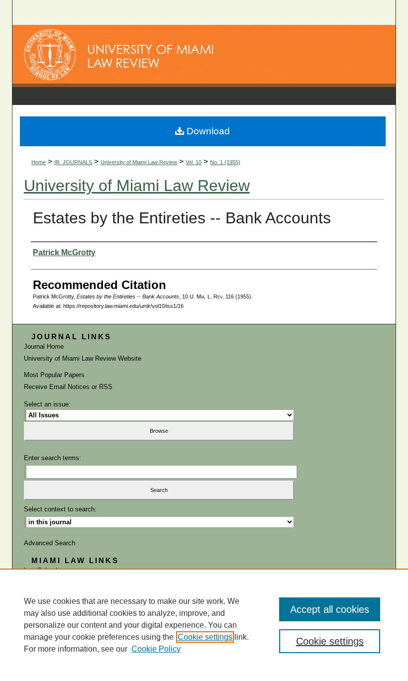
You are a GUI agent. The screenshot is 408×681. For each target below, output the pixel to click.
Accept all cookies (329, 609)
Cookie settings (205, 637)
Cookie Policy (156, 649)
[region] (204, 625)
